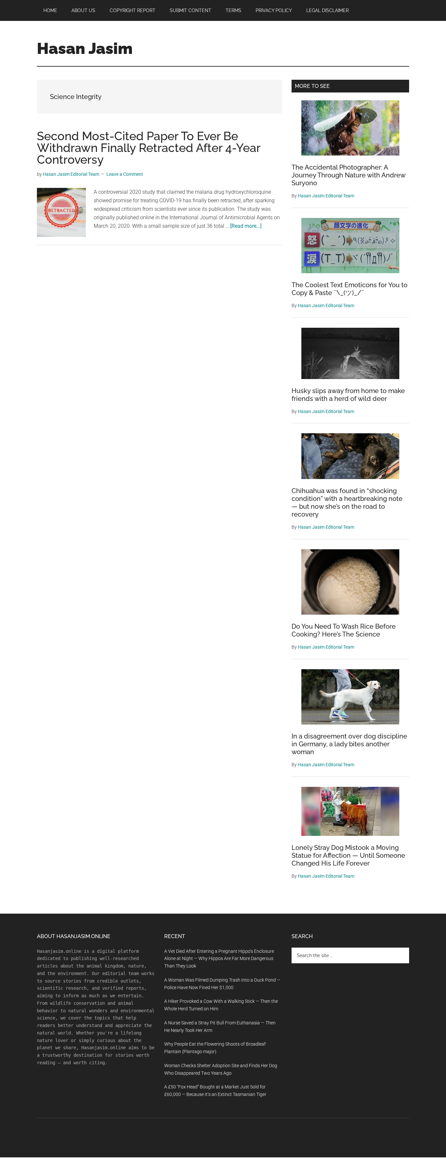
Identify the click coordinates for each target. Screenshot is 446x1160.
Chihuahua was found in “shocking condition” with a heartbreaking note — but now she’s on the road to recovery (347, 502)
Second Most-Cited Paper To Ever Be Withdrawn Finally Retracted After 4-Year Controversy (148, 147)
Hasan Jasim (85, 48)
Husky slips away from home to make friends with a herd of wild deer (348, 395)
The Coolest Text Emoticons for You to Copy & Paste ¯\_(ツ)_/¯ (349, 289)
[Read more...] (246, 226)
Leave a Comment (124, 174)
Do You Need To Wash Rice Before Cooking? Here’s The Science (344, 630)
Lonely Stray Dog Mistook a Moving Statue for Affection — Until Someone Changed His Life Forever (348, 855)
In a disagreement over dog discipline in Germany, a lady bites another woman (349, 744)
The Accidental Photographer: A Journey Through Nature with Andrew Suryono (348, 175)
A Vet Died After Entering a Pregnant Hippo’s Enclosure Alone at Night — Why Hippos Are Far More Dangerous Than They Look (219, 959)
